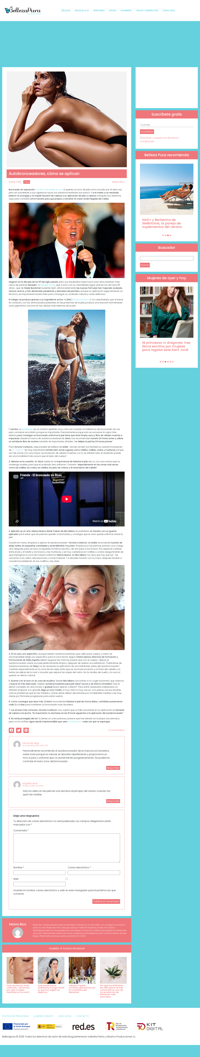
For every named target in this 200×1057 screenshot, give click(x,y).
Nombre (18, 867)
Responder (113, 768)
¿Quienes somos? (43, 1016)
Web (16, 879)
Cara (26, 182)
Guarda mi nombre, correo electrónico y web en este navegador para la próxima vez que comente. (64, 892)
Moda (112, 10)
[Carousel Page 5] (170, 361)
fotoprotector (75, 721)
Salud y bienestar (147, 10)
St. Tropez (17, 449)
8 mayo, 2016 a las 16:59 (33, 785)
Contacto (82, 1016)
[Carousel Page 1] (163, 235)
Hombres (126, 10)
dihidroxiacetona (81, 299)
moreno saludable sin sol (49, 189)
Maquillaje (82, 10)
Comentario (21, 830)
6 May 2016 (15, 182)
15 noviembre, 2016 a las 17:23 (35, 745)
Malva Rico (118, 182)
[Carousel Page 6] (173, 361)
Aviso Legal (65, 1016)
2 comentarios (116, 730)
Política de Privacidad (15, 1016)
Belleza (66, 10)
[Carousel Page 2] (165, 235)
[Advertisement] (100, 43)
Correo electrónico (79, 867)
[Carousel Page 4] (170, 235)
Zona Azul (169, 10)
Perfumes (99, 10)
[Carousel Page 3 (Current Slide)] (168, 235)
